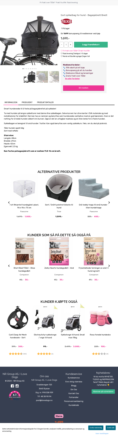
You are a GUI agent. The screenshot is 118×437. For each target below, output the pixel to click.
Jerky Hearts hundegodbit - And (59, 268)
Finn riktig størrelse (73, 382)
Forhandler (73, 397)
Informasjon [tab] (11, 102)
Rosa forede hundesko (100, 335)
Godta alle (110, 428)
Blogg (73, 386)
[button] (23, 68)
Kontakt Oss (74, 393)
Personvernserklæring (73, 401)
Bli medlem (83, 88)
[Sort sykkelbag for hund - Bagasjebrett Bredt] (29, 41)
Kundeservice (74, 378)
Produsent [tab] (27, 102)
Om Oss (74, 389)
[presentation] (9, 203)
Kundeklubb (74, 405)
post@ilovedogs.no (44, 400)
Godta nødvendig (96, 428)
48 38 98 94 (46, 396)
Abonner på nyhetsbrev (103, 391)
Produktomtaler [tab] (45, 102)
